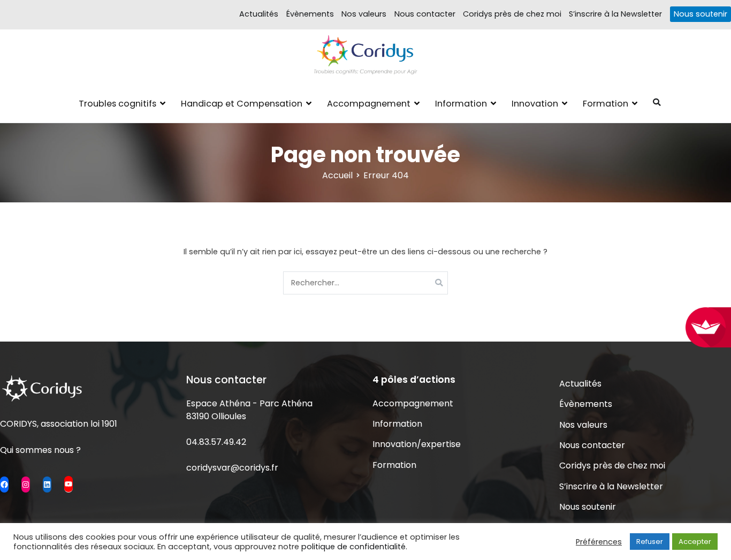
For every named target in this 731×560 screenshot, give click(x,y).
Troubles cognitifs (117, 103)
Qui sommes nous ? (40, 450)
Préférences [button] (599, 542)
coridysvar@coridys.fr (232, 467)
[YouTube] (68, 484)
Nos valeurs (363, 14)
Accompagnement (368, 103)
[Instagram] (25, 484)
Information (461, 103)
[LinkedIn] (47, 484)
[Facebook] (4, 484)
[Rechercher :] (365, 282)
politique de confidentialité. (354, 546)
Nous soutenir (700, 14)
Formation (605, 103)
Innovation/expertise (416, 444)
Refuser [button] (649, 541)
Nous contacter (424, 14)
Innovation (535, 103)
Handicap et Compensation (241, 103)
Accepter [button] (695, 541)
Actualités (258, 14)
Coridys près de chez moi (512, 14)
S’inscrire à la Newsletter (615, 14)
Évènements (310, 14)
